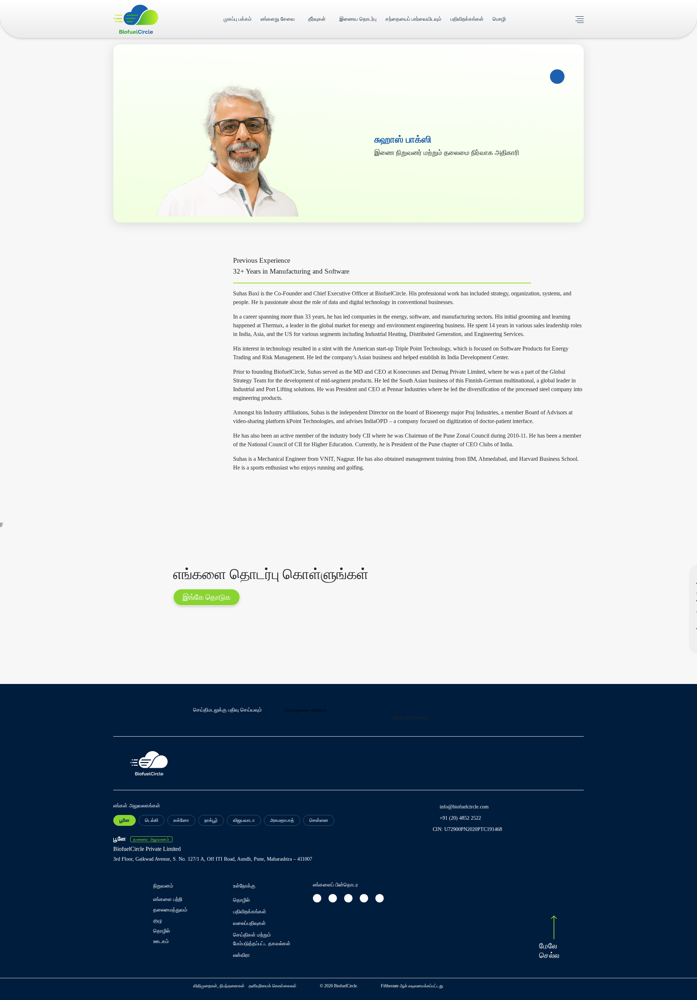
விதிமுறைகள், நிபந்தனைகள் (219, 985)
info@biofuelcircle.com (464, 807)
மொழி (499, 19)
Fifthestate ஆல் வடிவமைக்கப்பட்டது (412, 985)
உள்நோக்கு (244, 886)
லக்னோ (181, 820)
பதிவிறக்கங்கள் (467, 19)
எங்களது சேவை (278, 19)
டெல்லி (151, 820)
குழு (157, 920)
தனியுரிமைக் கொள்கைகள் (273, 985)
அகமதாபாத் (282, 820)
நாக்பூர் (211, 820)
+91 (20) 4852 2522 (460, 818)
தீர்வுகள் (317, 19)
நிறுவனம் (163, 886)
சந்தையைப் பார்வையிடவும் (413, 19)
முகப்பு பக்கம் (238, 19)
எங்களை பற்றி (167, 899)
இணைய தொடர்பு (357, 19)
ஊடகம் (161, 941)
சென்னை (318, 820)
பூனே (124, 820)
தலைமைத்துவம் (170, 910)
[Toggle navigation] (579, 18)
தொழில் (161, 931)
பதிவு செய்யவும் (410, 717)
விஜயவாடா (244, 820)
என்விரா (241, 955)
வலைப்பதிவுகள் (249, 923)
